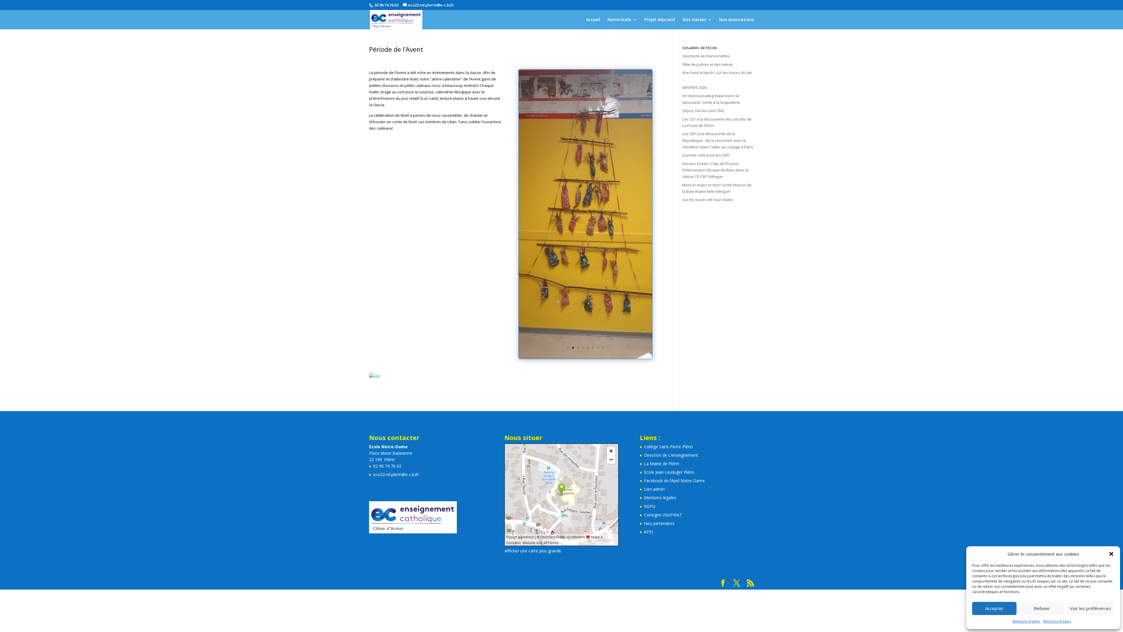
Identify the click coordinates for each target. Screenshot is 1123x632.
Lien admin (654, 298)
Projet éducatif (659, 20)
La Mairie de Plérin (661, 272)
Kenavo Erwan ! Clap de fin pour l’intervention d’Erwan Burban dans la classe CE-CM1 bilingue (715, 170)
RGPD (649, 315)
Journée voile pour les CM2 (706, 155)
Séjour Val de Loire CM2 (703, 110)
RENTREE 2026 (694, 87)
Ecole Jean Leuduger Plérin (669, 281)
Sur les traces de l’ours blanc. (708, 199)
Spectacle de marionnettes (706, 56)
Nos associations (736, 20)
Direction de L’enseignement (671, 264)
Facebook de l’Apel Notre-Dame (674, 289)
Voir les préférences (1090, 608)
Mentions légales (1026, 621)
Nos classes (694, 20)
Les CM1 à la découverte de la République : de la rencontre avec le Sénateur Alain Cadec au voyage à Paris (717, 140)
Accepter (994, 608)
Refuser (1042, 608)
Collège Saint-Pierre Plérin (668, 255)
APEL (649, 340)
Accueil (593, 20)
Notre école (619, 20)
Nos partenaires (659, 332)
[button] (1111, 554)
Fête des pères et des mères (707, 64)
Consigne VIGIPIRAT (663, 323)
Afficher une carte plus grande (532, 359)
